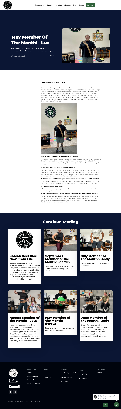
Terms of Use (83, 378)
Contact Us (47, 377)
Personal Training (32, 376)
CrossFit (29, 372)
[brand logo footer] (13, 372)
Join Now (90, 5)
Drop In (49, 5)
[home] (7, 5)
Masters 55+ (31, 380)
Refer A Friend (65, 382)
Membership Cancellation (69, 373)
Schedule (59, 5)
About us (67, 5)
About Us (47, 373)
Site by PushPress (34, 401)
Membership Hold (66, 377)
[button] (39, 5)
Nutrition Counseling (33, 383)
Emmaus (99, 372)
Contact (81, 5)
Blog (74, 5)
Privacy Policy (83, 374)
